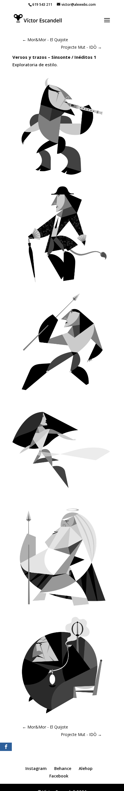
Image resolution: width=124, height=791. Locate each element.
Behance (62, 768)
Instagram (36, 768)
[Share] (6, 747)
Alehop (86, 768)
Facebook (58, 776)
